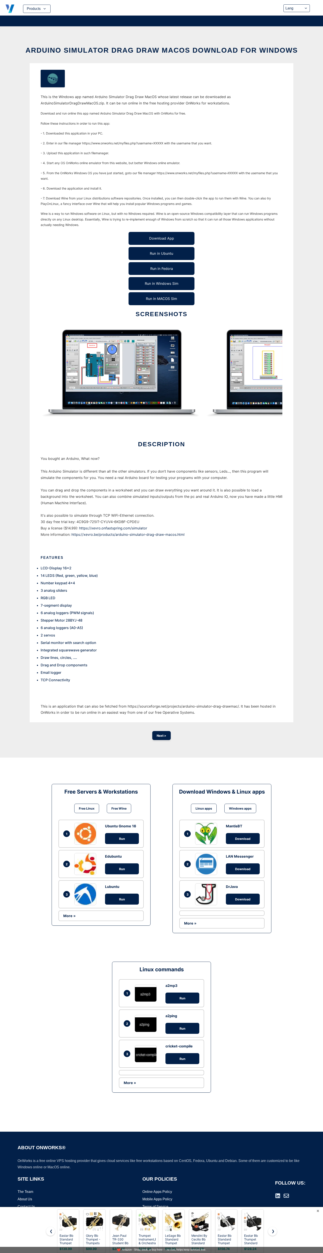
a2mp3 (171, 985)
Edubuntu (113, 856)
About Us (25, 1199)
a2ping (171, 1016)
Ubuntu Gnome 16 (120, 826)
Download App (161, 238)
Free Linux (86, 808)
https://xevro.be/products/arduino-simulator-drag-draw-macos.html (128, 534)
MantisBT (234, 826)
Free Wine (119, 808)
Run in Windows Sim (161, 283)
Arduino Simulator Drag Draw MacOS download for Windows (161, 50)
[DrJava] (207, 894)
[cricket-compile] (146, 1053)
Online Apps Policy (157, 1192)
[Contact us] (286, 1195)
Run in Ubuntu (161, 253)
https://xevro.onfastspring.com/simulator (113, 528)
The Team (25, 1192)
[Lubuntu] (86, 894)
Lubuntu (112, 886)
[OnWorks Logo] (10, 8)
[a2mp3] (146, 993)
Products (34, 9)
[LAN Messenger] (207, 864)
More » (69, 916)
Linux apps (204, 808)
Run (122, 839)
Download (242, 839)
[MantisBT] (207, 834)
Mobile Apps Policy (157, 1199)
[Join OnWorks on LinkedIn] (277, 1195)
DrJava (232, 886)
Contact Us (26, 1206)
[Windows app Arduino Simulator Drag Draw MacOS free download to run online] (53, 78)
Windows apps (240, 808)
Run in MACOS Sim (161, 298)
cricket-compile (179, 1046)
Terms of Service (155, 1206)
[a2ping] (146, 1023)
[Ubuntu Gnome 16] (86, 834)
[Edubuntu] (86, 864)
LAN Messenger (240, 856)
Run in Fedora (161, 268)
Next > (161, 735)
